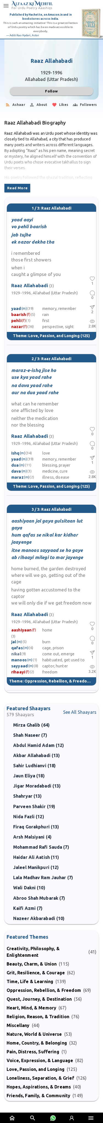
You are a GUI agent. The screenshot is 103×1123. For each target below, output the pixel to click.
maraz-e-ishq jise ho (33, 370)
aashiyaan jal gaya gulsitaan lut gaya (46, 524)
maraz (17, 477)
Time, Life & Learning (30, 981)
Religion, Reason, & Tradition (38, 1016)
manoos (19, 660)
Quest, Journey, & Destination (39, 999)
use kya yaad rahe (31, 377)
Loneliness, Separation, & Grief (40, 1078)
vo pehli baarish (29, 226)
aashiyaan (21, 630)
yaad (16, 308)
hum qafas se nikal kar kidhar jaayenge (44, 538)
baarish (18, 314)
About (42, 104)
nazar (17, 326)
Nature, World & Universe (34, 1034)
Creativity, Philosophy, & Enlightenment (33, 952)
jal (13, 641)
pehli (16, 320)
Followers (88, 104)
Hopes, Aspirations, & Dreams (39, 1086)
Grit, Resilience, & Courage (36, 972)
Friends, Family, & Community (38, 1095)
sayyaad (19, 666)
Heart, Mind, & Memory (31, 1007)
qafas (17, 647)
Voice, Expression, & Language (40, 1060)
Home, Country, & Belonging (37, 1042)
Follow (51, 91)
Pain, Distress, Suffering (33, 1051)
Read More (17, 188)
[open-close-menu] (6, 5)
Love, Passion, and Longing (53, 336)
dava (16, 471)
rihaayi (18, 672)
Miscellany (18, 1025)
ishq (15, 453)
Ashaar (18, 104)
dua (15, 465)
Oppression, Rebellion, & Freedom (57, 681)
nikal (16, 653)
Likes (63, 104)
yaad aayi (22, 219)
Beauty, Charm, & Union (32, 963)
